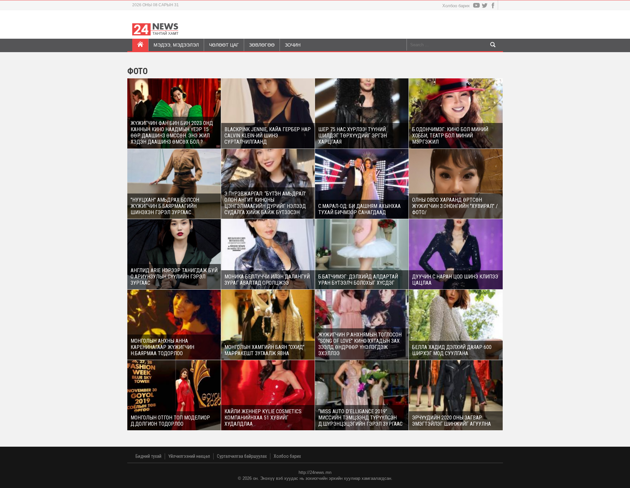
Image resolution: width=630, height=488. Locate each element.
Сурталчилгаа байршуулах (242, 456)
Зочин (293, 45)
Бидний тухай (148, 456)
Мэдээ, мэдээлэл (176, 45)
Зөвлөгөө (262, 45)
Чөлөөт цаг (224, 45)
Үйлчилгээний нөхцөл (189, 456)
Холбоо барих (456, 5)
